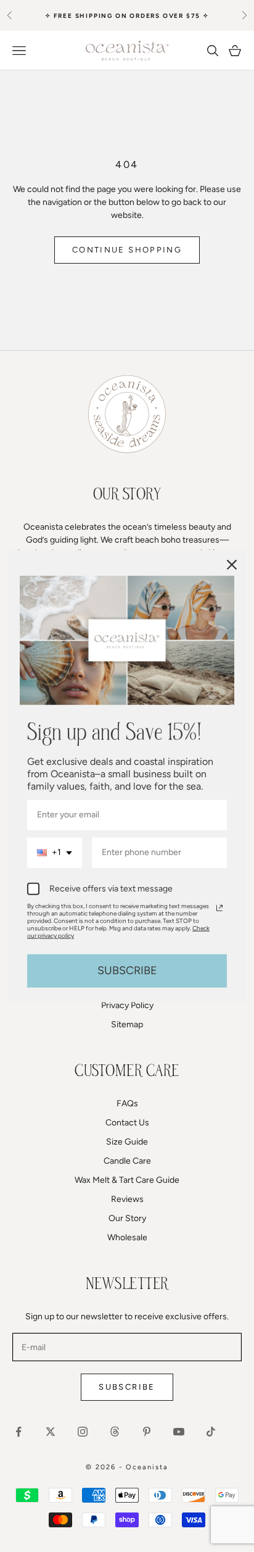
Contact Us (127, 1122)
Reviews (127, 1199)
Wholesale (127, 1237)
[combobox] (54, 853)
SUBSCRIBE (127, 970)
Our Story (127, 1218)
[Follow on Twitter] (50, 1431)
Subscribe (127, 1386)
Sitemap (127, 1024)
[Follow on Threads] (115, 1431)
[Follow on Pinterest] (147, 1431)
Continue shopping (127, 249)
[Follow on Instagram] (82, 1431)
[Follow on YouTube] (179, 1431)
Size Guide (127, 1142)
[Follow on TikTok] (211, 1431)
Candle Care (127, 1161)
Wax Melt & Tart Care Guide (127, 1180)
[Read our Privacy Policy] (219, 908)
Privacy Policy (127, 1005)
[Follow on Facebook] (18, 1431)
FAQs (127, 1103)
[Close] (232, 565)
